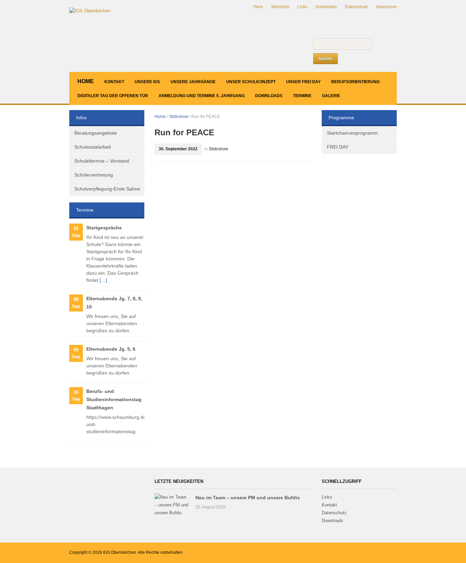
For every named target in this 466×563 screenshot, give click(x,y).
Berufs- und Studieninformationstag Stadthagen (114, 399)
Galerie (331, 95)
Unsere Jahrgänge (193, 81)
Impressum (386, 6)
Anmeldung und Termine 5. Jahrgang (202, 95)
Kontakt (114, 81)
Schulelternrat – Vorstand (101, 161)
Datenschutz (356, 6)
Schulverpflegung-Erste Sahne (107, 189)
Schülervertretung (93, 175)
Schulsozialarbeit (92, 147)
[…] (103, 280)
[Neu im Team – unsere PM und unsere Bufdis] (172, 504)
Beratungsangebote (95, 133)
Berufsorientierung (355, 81)
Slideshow (178, 116)
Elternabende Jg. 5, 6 (110, 349)
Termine (302, 95)
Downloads (326, 6)
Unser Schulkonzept (251, 81)
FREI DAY (337, 147)
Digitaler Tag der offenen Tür (112, 95)
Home (85, 81)
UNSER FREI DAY (303, 81)
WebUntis (280, 6)
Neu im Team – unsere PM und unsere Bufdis (247, 497)
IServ (258, 6)
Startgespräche (104, 227)
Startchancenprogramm (352, 133)
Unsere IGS (147, 81)
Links (302, 6)
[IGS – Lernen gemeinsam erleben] (89, 10)
